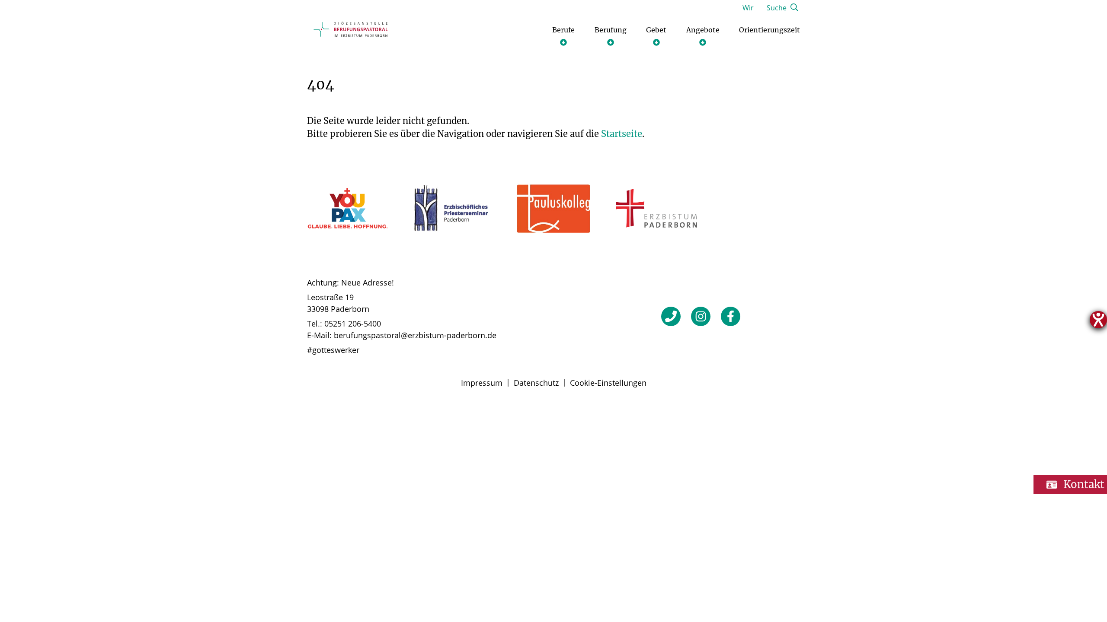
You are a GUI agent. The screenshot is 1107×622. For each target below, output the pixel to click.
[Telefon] (671, 316)
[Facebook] (730, 316)
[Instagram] (700, 316)
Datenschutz (536, 383)
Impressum (481, 383)
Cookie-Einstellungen (608, 383)
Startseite (621, 133)
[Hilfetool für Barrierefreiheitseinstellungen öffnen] (1098, 319)
